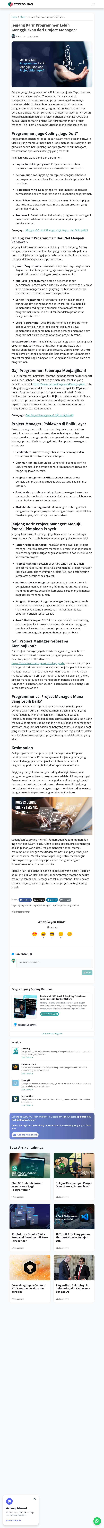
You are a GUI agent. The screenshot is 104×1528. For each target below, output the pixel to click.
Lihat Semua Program (52, 1033)
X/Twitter (40, 900)
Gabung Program (48, 1014)
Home (14, 17)
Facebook (26, 900)
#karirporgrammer (21, 911)
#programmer (25, 905)
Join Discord (12, 1520)
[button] (93, 4)
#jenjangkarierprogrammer (66, 905)
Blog (22, 17)
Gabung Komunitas (27, 1134)
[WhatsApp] (97, 1521)
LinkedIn (53, 900)
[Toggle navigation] (93, 4)
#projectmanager (42, 905)
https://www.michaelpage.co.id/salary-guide (59, 384)
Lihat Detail (26, 1057)
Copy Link (66, 900)
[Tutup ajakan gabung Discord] (34, 1498)
